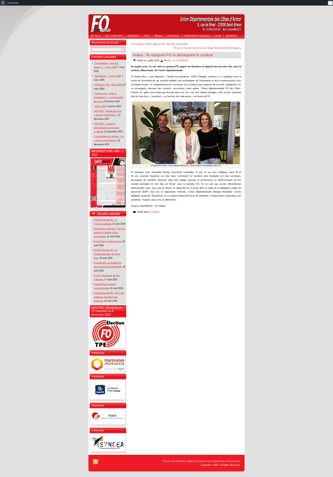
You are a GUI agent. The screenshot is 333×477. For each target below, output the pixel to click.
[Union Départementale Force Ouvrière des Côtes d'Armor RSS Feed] (95, 462)
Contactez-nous (204, 461)
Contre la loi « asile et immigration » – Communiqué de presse (108, 97)
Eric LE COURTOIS (178, 60)
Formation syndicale (196, 36)
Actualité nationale (108, 213)
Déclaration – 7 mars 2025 (108, 76)
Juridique (133, 36)
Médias (158, 36)
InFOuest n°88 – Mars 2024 (108, 84)
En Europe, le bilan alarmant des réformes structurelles (160, 44)
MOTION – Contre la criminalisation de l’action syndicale (106, 127)
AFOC (147, 36)
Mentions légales (185, 461)
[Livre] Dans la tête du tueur (108, 241)
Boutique (173, 36)
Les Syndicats (114, 36)
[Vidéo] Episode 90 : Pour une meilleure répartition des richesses (109, 297)
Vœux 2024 (100, 106)
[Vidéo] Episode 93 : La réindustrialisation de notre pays (107, 254)
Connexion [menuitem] (13, 2)
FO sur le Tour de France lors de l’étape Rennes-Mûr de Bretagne (206, 48)
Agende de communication (227, 461)
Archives (231, 36)
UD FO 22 (96, 36)
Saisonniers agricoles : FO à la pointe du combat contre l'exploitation (109, 232)
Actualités (154, 212)
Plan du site (169, 461)
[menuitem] (3, 3)
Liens (218, 36)
